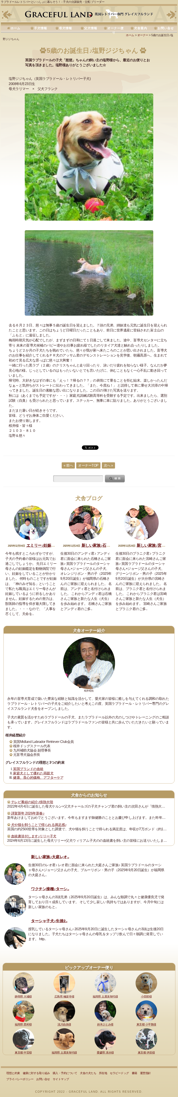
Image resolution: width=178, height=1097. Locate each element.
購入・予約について (65, 1073)
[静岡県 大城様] (23, 983)
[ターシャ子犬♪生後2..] (15, 938)
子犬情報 (40, 28)
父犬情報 (90, 28)
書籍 (134, 1073)
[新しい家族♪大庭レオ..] (15, 874)
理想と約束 (13, 1073)
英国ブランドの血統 (28, 769)
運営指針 (145, 1073)
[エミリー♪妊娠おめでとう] (31, 522)
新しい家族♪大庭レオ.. (50, 857)
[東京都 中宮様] (23, 1039)
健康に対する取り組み (36, 1073)
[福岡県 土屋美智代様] (105, 983)
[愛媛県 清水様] (105, 1039)
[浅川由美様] (64, 1011)
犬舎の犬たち (88, 1073)
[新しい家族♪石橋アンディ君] (86, 522)
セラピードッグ (119, 1073)
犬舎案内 (140, 28)
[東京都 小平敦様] (146, 1011)
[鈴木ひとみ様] (105, 1011)
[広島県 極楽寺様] (64, 983)
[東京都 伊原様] (146, 1039)
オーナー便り (115, 30)
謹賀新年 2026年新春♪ (27, 813)
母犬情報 (65, 28)
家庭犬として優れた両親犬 (33, 773)
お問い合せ (166, 28)
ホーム (15, 28)
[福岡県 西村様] (23, 1011)
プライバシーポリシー (19, 1079)
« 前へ (68, 465)
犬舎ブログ (89, 498)
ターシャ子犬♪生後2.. (49, 921)
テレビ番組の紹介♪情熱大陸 (32, 802)
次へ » (108, 465)
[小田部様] (146, 983)
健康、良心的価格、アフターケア (38, 777)
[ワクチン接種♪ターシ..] (15, 906)
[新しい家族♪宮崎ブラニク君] (141, 522)
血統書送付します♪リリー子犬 (33, 836)
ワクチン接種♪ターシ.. (50, 889)
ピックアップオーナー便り (89, 967)
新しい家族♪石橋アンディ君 (105, 545)
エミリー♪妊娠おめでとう (48, 545)
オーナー (142, 35)
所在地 (103, 1073)
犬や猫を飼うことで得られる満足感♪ (39, 825)
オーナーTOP (88, 465)
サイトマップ (61, 1079)
